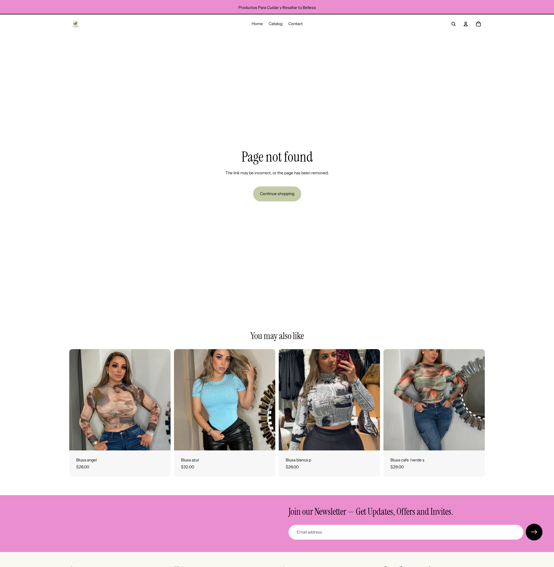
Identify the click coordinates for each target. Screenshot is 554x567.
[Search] (453, 24)
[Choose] (161, 441)
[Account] (465, 24)
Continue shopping (277, 193)
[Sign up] (534, 532)
